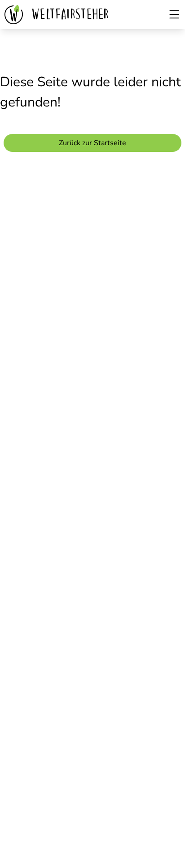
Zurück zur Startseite (92, 143)
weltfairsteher (71, 14)
